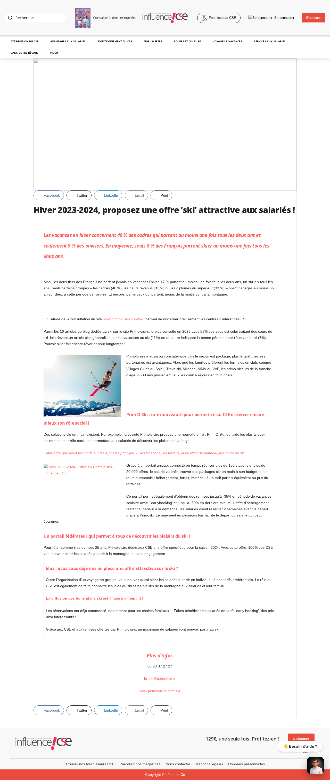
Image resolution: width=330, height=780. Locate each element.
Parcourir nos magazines (140, 764)
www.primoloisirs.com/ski (159, 691)
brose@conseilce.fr (160, 678)
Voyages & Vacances (227, 41)
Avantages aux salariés (68, 41)
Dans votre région (24, 52)
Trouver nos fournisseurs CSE (89, 764)
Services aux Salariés (270, 41)
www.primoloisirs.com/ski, (123, 319)
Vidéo (54, 52)
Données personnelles (246, 764)
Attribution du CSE (24, 41)
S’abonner (301, 738)
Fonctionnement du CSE (114, 41)
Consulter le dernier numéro (114, 17)
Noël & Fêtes (153, 41)
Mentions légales (209, 764)
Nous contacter (178, 764)
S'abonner (313, 18)
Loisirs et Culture (187, 41)
